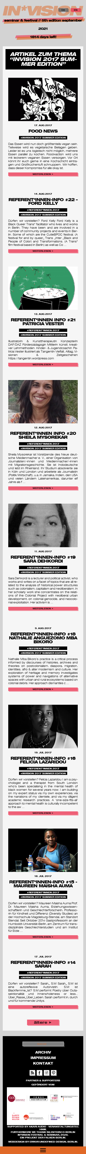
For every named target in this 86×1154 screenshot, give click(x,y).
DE (63, 9)
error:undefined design (48, 1141)
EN (76, 9)
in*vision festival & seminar (38, 1134)
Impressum (43, 1057)
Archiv (43, 1052)
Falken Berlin (54, 1137)
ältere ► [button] (43, 1022)
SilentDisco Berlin (61, 1132)
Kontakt (43, 1063)
